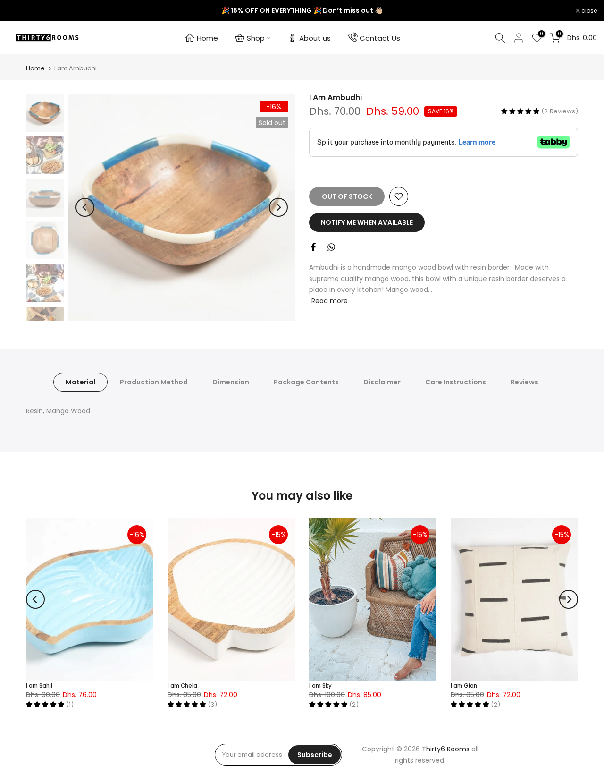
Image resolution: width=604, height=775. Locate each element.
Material (80, 382)
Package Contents (306, 382)
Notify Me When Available (367, 222)
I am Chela (182, 686)
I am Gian (464, 686)
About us (315, 38)
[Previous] (85, 207)
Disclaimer (382, 382)
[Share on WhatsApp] (331, 247)
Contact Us (380, 38)
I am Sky (320, 686)
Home (207, 38)
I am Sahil (39, 686)
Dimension (230, 382)
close (19, 11)
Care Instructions (455, 382)
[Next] (278, 207)
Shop (256, 38)
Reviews (524, 382)
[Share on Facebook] (313, 247)
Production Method (154, 382)
